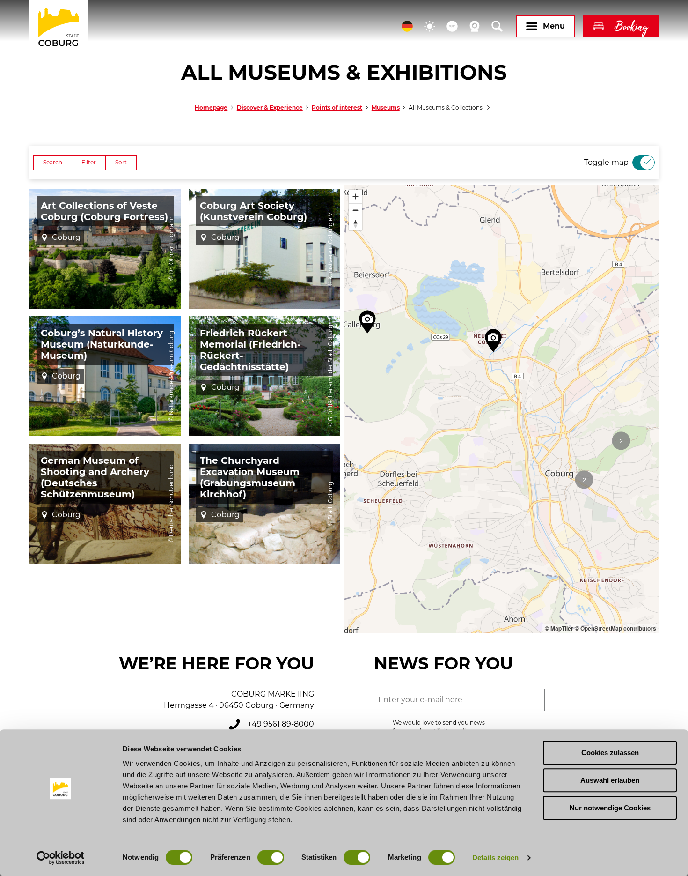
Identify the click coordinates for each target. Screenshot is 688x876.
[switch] (270, 857)
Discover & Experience (270, 107)
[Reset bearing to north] (355, 223)
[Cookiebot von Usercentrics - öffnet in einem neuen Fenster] (61, 858)
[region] (501, 409)
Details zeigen (495, 857)
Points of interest (337, 107)
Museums (386, 107)
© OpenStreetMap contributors (615, 628)
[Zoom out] (355, 210)
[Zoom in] (355, 196)
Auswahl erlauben (609, 780)
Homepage (211, 107)
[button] (407, 26)
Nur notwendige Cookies (610, 808)
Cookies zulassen (610, 753)
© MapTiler (559, 628)
